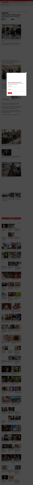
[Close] (26, 73)
